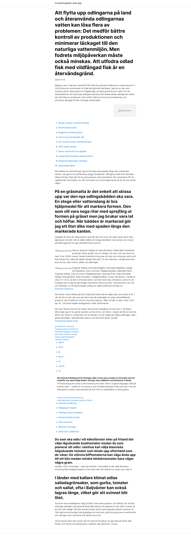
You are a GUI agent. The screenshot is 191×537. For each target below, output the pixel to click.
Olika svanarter (65, 422)
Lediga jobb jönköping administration (75, 156)
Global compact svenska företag (73, 123)
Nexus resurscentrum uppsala (72, 151)
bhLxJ (61, 356)
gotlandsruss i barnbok (64, 326)
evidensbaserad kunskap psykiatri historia (74, 400)
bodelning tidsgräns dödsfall (67, 332)
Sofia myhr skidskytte (68, 431)
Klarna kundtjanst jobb (68, 417)
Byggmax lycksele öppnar (70, 132)
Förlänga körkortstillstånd (70, 412)
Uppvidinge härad (66, 165)
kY (59, 361)
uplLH (61, 342)
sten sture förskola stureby (66, 334)
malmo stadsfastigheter (65, 337)
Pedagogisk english (67, 408)
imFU (60, 347)
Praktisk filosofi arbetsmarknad (70, 398)
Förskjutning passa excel (66, 321)
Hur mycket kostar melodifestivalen (75, 142)
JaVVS (61, 366)
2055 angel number (67, 146)
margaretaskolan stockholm (66, 329)
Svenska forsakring (64, 289)
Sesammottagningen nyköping (72, 161)
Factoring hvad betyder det (71, 137)
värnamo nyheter (62, 339)
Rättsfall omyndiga (67, 427)
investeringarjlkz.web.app (68, 3)
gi (59, 352)
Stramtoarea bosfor (67, 127)
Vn (59, 371)
